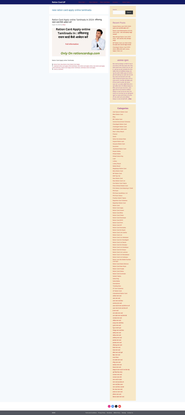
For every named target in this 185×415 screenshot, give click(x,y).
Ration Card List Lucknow (120, 252)
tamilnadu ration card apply (88, 67)
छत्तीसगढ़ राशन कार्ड (117, 337)
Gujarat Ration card (118, 141)
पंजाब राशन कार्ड (116, 350)
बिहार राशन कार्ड (116, 355)
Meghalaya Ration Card (119, 168)
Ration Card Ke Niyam (119, 230)
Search (115, 9)
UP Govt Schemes (118, 288)
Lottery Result (117, 163)
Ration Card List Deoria (119, 242)
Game (114, 136)
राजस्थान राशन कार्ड (117, 374)
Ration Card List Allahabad (120, 237)
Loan (114, 158)
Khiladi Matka (117, 153)
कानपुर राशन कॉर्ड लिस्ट (118, 323)
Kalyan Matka (117, 151)
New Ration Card (65, 64)
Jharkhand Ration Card (119, 149)
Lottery (115, 161)
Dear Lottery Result (118, 131)
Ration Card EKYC (118, 220)
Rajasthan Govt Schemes (120, 200)
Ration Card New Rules (119, 266)
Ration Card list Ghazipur (120, 245)
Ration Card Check (118, 215)
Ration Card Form (118, 222)
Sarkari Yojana (126, 2)
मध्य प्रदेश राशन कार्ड (117, 360)
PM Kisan (115, 190)
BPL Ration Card (117, 119)
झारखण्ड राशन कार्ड (117, 342)
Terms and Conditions (91, 412)
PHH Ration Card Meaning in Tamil (123, 188)
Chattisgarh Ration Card (120, 126)
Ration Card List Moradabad (121, 254)
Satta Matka (116, 281)
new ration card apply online (85, 66)
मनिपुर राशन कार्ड (116, 362)
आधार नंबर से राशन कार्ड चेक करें (120, 308)
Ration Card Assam (118, 210)
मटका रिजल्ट (116, 357)
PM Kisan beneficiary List (120, 193)
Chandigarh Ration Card (120, 124)
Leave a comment (58, 69)
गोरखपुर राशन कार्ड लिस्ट (118, 330)
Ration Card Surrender (119, 273)
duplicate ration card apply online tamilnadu (65, 66)
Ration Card (82, 2)
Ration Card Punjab (118, 269)
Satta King (116, 278)
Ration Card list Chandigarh (121, 240)
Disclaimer (109, 412)
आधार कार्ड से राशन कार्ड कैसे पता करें (121, 305)
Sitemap (124, 412)
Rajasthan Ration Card (119, 203)
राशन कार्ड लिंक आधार (118, 384)
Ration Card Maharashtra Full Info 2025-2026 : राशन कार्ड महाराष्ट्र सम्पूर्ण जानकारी (122, 32)
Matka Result (116, 166)
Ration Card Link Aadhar (120, 232)
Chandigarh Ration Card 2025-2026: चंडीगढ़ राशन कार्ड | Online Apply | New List (122, 49)
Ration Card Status (105, 2)
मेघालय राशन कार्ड (117, 367)
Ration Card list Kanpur (119, 249)
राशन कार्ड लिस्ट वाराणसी (118, 387)
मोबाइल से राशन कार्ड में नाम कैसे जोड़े (121, 369)
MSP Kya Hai (116, 176)
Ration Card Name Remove (120, 264)
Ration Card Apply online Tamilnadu (70, 67)
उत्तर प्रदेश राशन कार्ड (118, 313)
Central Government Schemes (121, 121)
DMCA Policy (117, 412)
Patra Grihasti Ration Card (120, 185)
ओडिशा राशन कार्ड (117, 320)
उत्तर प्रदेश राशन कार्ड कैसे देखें (120, 315)
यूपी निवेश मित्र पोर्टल (117, 372)
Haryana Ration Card (119, 144)
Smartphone (116, 283)
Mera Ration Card (118, 171)
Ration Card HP (117, 225)
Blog (114, 117)
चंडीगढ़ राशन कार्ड (117, 332)
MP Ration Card (117, 173)
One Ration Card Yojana (120, 183)
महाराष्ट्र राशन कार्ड (117, 364)
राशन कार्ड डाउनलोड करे (118, 382)
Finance (115, 134)
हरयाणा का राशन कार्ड (117, 392)
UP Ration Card (117, 291)
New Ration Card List (119, 181)
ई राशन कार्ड (115, 310)
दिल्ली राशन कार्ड (116, 347)
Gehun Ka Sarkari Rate (119, 139)
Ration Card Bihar (118, 213)
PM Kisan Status (117, 195)
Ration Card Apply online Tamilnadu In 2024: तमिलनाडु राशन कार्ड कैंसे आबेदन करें (77, 20)
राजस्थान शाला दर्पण (117, 377)
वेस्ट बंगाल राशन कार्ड (117, 389)
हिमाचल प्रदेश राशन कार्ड (118, 396)
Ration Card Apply (75, 64)
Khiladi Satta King (118, 156)
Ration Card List (93, 2)
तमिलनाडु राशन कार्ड (117, 345)
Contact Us (130, 412)
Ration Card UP (58, 2)
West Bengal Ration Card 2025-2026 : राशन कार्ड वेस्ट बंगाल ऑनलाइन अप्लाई (122, 38)
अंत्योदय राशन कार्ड (117, 296)
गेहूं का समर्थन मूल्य (117, 328)
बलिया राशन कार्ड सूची (118, 352)
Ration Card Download (119, 217)
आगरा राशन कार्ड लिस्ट (118, 300)
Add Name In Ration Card (120, 112)
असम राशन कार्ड (116, 298)
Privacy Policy (101, 412)
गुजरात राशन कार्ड (117, 325)
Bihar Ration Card (118, 114)
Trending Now (117, 286)
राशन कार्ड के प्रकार (117, 379)
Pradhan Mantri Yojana (119, 198)
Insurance (115, 2)
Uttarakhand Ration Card (120, 293)
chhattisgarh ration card (120, 129)
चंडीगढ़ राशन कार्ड (117, 335)
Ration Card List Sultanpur (120, 257)
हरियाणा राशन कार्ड (117, 394)
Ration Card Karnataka (119, 227)
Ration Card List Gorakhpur (120, 247)
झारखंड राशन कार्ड (117, 340)
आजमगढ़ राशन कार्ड (117, 303)
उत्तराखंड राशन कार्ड (117, 318)
